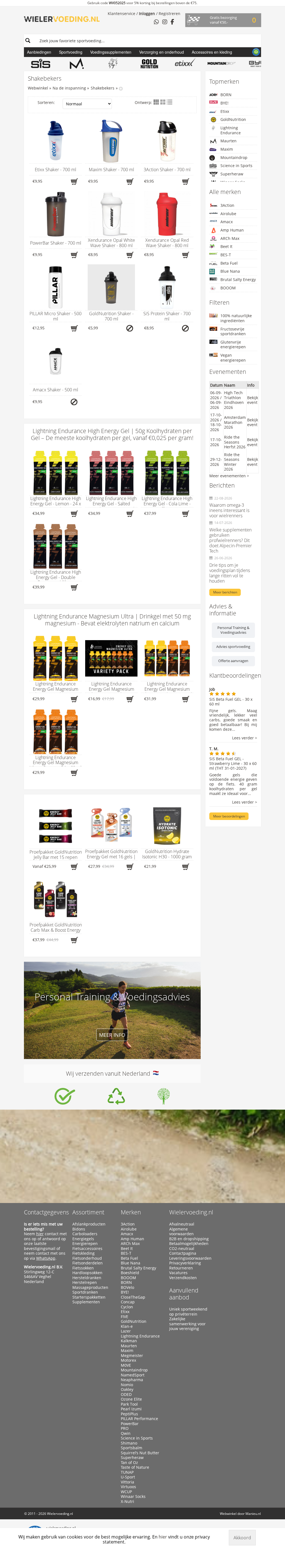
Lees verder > (244, 738)
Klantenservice (121, 13)
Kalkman (129, 1340)
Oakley (127, 1389)
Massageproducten (90, 1287)
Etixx (224, 111)
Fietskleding (83, 1253)
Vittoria (127, 1482)
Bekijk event (252, 400)
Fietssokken (83, 1268)
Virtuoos (128, 1486)
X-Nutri (127, 1501)
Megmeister (132, 1355)
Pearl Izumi (131, 1408)
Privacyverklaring (185, 1263)
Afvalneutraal (181, 1224)
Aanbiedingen (39, 52)
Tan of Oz (129, 1462)
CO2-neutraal (181, 1248)
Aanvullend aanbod (183, 1293)
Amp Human (232, 230)
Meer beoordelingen (229, 816)
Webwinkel (38, 88)
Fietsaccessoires (87, 1248)
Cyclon (127, 1306)
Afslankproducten (88, 1224)
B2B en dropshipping (189, 1238)
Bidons (78, 1229)
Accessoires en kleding (212, 52)
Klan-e (127, 1326)
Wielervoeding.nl (191, 1212)
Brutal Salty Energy (238, 279)
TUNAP (127, 1472)
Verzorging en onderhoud (161, 52)
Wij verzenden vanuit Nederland (109, 1073)
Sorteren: (46, 102)
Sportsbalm (131, 1447)
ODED (126, 1394)
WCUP (126, 1491)
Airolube (228, 213)
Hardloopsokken (87, 1272)
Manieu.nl (253, 1513)
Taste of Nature (135, 1467)
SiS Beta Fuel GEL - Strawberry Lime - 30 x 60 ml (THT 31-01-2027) (233, 763)
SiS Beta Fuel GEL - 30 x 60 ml (230, 702)
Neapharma (132, 1379)
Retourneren (181, 1268)
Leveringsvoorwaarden (190, 1258)
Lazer (126, 1331)
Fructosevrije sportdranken (233, 331)
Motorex (128, 1360)
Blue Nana (230, 271)
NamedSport (132, 1375)
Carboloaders (84, 1233)
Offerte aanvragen (233, 660)
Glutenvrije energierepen (233, 344)
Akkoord (242, 1538)
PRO (125, 1428)
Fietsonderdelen (87, 1263)
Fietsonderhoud (87, 1258)
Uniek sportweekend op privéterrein (188, 1311)
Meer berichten (225, 592)
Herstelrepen (84, 1282)
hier (40, 1233)
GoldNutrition (233, 119)
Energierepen (85, 1243)
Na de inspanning (69, 88)
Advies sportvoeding (233, 646)
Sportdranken (85, 1292)
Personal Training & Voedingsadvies (233, 630)
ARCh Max (229, 238)
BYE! (224, 103)
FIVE (124, 1316)
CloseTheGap (133, 1297)
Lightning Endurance (230, 130)
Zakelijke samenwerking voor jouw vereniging (187, 1323)
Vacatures (178, 1272)
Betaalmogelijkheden (188, 1243)
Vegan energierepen (233, 357)
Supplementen (86, 1301)
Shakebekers (102, 88)
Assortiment (88, 1212)
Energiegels (83, 1238)
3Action (227, 205)
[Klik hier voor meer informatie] (65, 1096)
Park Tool (129, 1404)
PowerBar (130, 1423)
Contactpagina (182, 1253)
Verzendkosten (183, 1277)
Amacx (226, 221)
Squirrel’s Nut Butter (140, 1452)
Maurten (228, 140)
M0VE (126, 1365)
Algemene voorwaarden (181, 1231)
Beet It (226, 246)
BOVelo (127, 1287)
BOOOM (228, 287)
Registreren (169, 13)
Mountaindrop (233, 157)
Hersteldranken (86, 1277)
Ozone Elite (131, 1399)
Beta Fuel (229, 263)
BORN (226, 94)
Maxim (226, 149)
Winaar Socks (133, 1496)
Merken (131, 1212)
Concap (128, 1301)
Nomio (127, 1384)
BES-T (225, 254)
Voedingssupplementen (110, 52)
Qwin (126, 1433)
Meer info (112, 1034)
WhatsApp (45, 1258)
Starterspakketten (88, 1297)
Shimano (129, 1443)
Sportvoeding (70, 52)
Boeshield (130, 1272)
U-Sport (128, 1477)
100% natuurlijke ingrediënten (236, 318)
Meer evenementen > (229, 475)
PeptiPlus (129, 1413)
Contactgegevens (46, 1212)
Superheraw (231, 174)
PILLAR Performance (139, 1418)
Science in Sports (236, 165)
